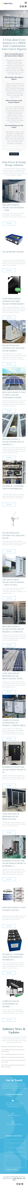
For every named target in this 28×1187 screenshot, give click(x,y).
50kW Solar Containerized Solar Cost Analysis (12, 1046)
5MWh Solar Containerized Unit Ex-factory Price (12, 1057)
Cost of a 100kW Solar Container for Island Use (12, 1054)
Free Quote (9, 223)
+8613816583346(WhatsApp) (14, 1124)
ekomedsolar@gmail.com (14, 1115)
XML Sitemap (17, 1178)
